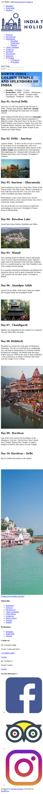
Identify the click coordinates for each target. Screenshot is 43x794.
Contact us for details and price (12, 596)
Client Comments (12, 47)
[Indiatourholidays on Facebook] (24, 712)
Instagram (9, 56)
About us (9, 35)
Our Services (11, 37)
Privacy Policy (11, 618)
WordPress (5, 791)
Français (9, 620)
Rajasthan (9, 6)
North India (10, 8)
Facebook (9, 52)
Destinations (10, 39)
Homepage (10, 605)
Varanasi (9, 10)
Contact (4, 657)
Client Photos (11, 614)
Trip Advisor (10, 54)
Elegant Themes (17, 789)
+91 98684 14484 (7, 653)
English (8, 622)
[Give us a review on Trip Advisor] (24, 749)
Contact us (10, 49)
